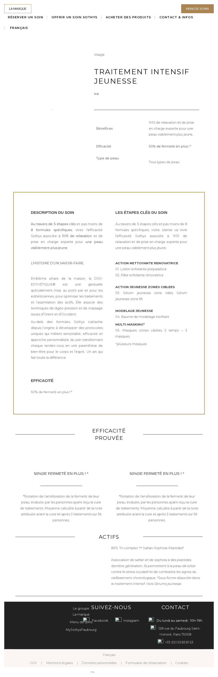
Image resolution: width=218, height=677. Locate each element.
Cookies (181, 663)
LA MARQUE (17, 8)
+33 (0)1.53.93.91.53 (179, 642)
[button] (19, 109)
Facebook (100, 620)
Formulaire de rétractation (145, 663)
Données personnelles (99, 663)
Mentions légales (59, 663)
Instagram (131, 620)
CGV (33, 663)
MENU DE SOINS (197, 8)
